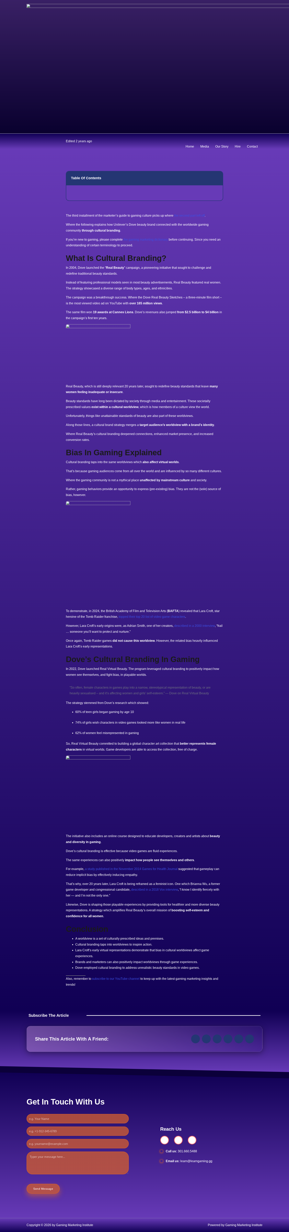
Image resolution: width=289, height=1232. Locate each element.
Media (204, 146)
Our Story (221, 146)
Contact (252, 146)
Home (190, 146)
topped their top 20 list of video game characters (152, 616)
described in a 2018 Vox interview (154, 889)
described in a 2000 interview (194, 625)
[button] (195, 1038)
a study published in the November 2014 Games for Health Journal (131, 869)
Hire (238, 146)
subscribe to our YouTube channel (116, 978)
